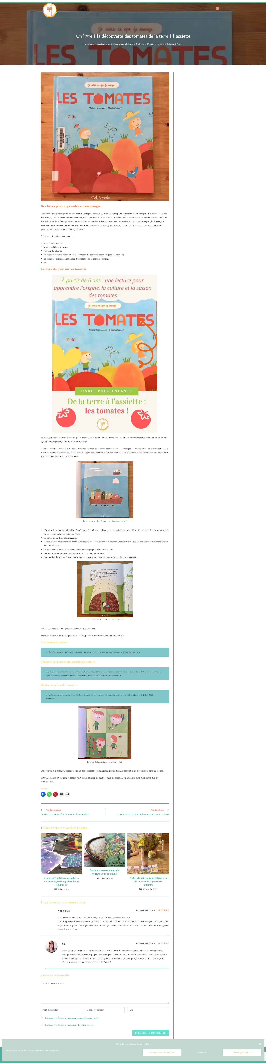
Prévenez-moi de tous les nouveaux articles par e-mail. (69, 1024)
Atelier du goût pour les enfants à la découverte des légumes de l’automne (148, 881)
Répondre (163, 910)
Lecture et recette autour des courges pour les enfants (105, 872)
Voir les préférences (242, 1052)
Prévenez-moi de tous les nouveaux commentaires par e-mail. (72, 1017)
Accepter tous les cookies (162, 1052)
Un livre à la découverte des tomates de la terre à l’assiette (160, 44)
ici (56, 545)
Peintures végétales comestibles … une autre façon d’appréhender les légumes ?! (61, 881)
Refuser (202, 1052)
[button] (259, 1043)
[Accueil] (83, 44)
